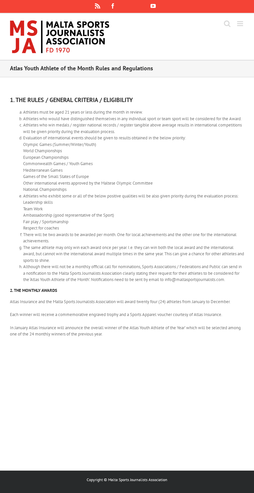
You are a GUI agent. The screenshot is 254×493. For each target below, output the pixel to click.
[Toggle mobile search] (227, 23)
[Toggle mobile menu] (240, 23)
